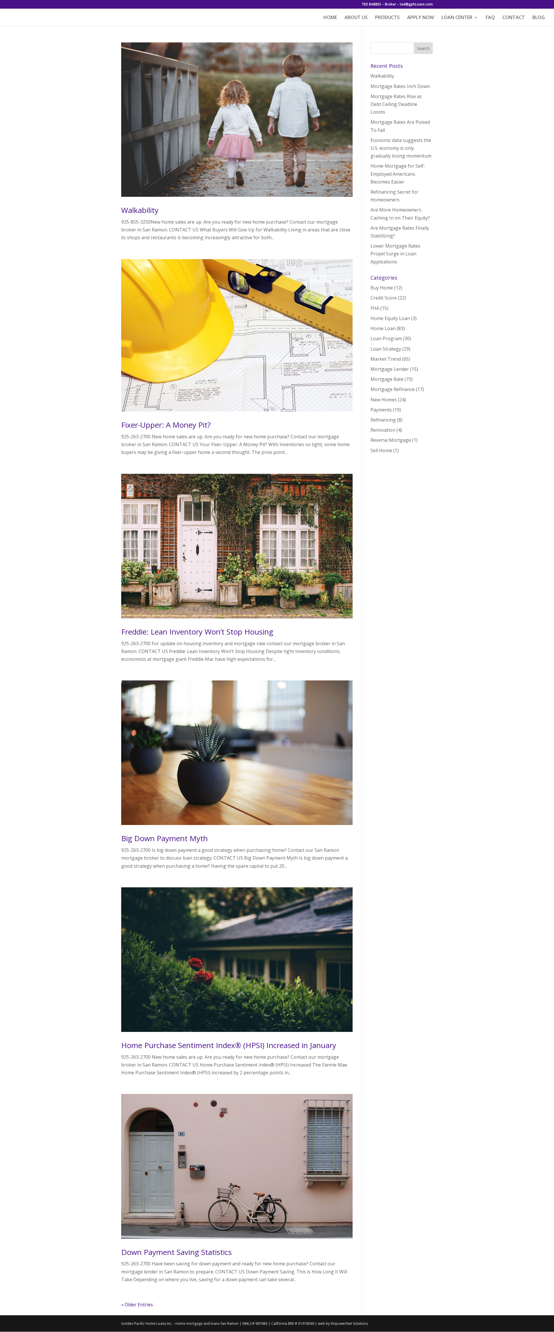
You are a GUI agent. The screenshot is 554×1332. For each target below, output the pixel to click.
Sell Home (381, 450)
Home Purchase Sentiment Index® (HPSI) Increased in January (228, 1045)
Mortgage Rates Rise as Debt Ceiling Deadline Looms (396, 104)
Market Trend (385, 359)
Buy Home (381, 288)
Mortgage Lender (389, 369)
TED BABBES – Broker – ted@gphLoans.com (397, 5)
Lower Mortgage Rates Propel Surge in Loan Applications (395, 254)
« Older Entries (137, 1304)
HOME (330, 17)
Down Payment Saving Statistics (176, 1252)
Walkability (139, 210)
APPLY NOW (420, 17)
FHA (374, 308)
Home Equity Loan (390, 318)
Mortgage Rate (386, 379)
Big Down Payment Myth (164, 838)
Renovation (382, 430)
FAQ (490, 17)
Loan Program (386, 338)
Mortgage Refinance (392, 389)
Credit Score (383, 298)
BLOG (538, 17)
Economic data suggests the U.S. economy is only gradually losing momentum (400, 148)
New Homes (383, 399)
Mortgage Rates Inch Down (400, 86)
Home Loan (383, 328)
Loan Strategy (385, 349)
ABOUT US (356, 17)
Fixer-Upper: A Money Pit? (166, 425)
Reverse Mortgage (390, 440)
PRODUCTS (387, 17)
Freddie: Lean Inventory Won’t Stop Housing (197, 631)
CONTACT (513, 17)
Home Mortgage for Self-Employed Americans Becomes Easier (397, 174)
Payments (381, 410)
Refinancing (383, 420)
